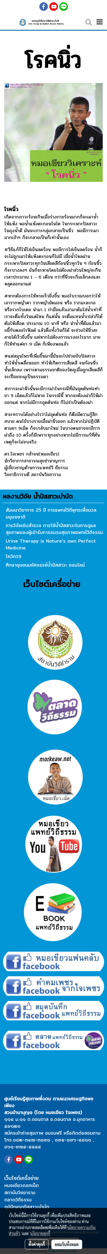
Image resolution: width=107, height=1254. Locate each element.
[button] (86, 22)
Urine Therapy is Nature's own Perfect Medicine (51, 544)
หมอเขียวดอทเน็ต (21, 1185)
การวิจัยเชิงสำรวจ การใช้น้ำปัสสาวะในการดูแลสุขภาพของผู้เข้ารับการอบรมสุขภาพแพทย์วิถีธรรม (54, 529)
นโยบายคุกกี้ (40, 1233)
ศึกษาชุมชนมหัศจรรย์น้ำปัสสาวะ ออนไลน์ (45, 565)
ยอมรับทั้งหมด (67, 1244)
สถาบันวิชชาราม (19, 1192)
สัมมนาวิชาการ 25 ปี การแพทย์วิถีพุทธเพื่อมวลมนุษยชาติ (51, 513)
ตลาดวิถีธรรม (18, 1199)
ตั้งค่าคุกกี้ (37, 1244)
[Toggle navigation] (99, 22)
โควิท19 (13, 556)
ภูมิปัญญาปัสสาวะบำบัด (26, 1206)
